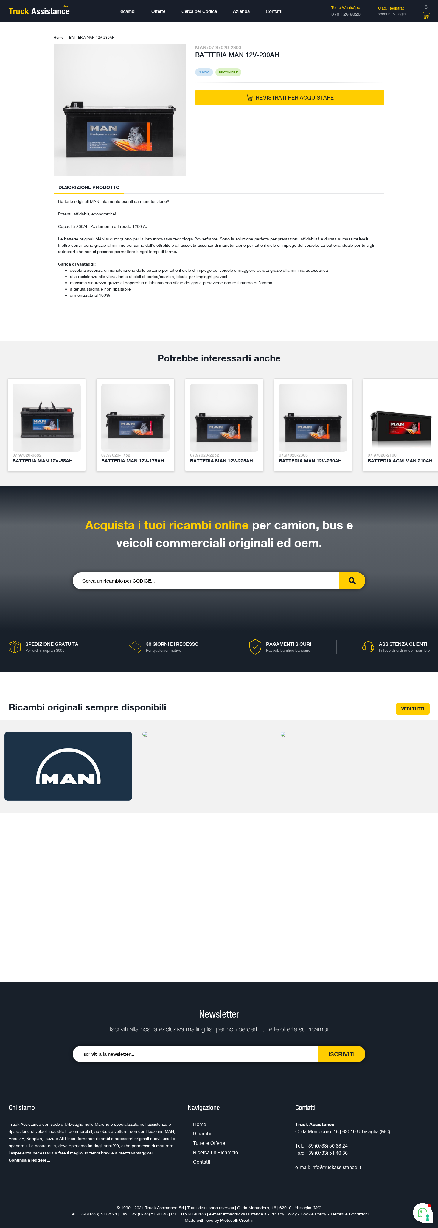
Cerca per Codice (199, 11)
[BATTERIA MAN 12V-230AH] (120, 110)
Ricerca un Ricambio (215, 1152)
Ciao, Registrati (391, 8)
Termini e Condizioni (349, 1213)
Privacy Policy (283, 1213)
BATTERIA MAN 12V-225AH (221, 461)
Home (58, 37)
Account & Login (392, 13)
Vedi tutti (412, 708)
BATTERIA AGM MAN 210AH (400, 461)
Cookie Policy (313, 1213)
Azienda (241, 11)
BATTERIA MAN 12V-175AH (132, 461)
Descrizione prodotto (88, 187)
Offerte (158, 11)
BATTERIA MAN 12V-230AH (92, 37)
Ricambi (127, 11)
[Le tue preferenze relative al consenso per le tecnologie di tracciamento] (427, 1217)
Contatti (274, 11)
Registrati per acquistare (295, 97)
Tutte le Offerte (209, 1143)
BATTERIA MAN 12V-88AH (43, 461)
